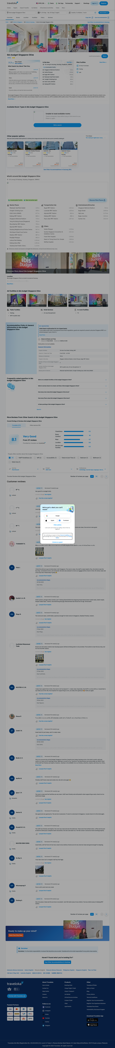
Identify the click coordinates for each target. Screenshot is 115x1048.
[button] (57, 525)
